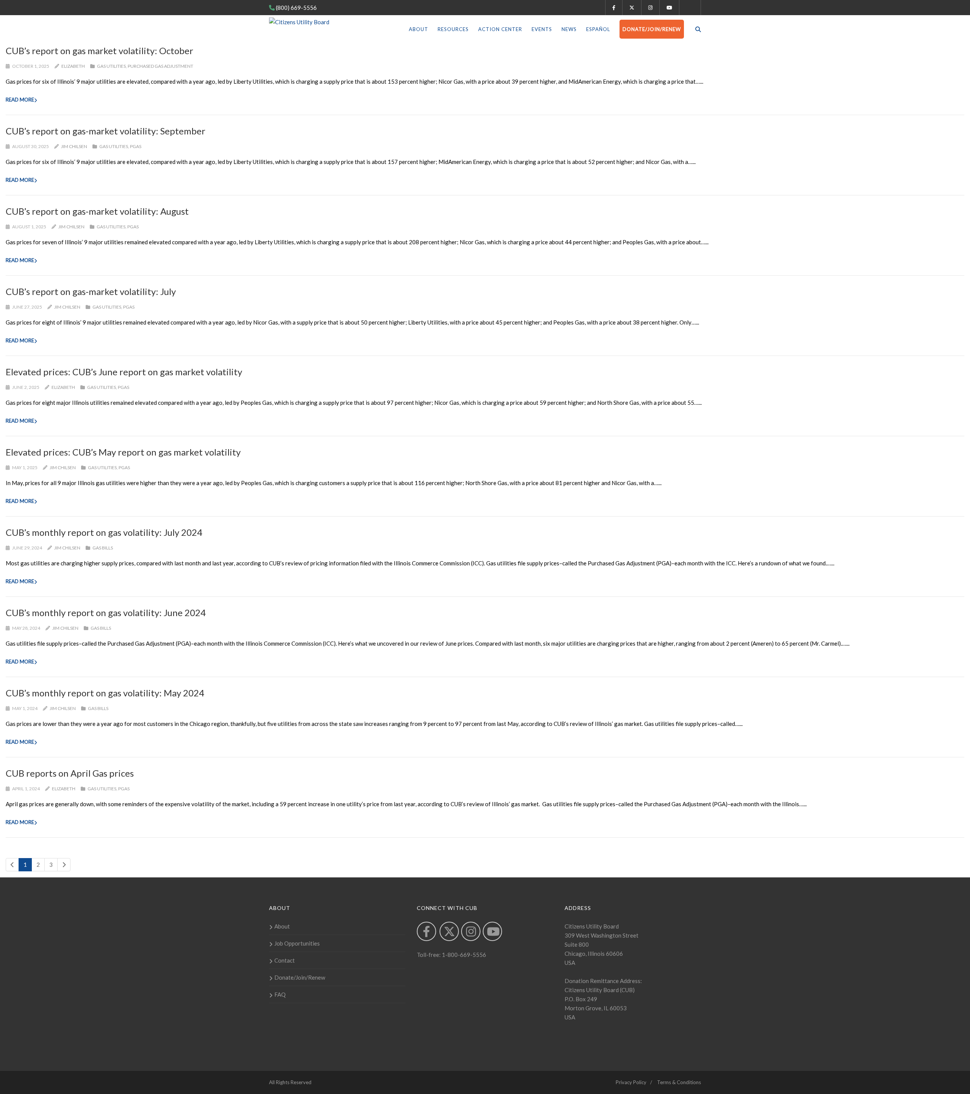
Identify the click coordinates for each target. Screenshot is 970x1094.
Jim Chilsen (74, 146)
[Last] (63, 864)
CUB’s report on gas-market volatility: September (105, 130)
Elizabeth (73, 66)
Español (598, 29)
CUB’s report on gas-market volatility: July (91, 291)
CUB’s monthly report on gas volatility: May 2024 (105, 692)
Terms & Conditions (679, 1082)
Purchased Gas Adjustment (160, 66)
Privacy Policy (631, 1082)
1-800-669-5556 (463, 954)
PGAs (135, 146)
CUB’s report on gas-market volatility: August (97, 211)
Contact (284, 960)
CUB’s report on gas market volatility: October (99, 50)
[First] (12, 864)
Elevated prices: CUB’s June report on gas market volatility (124, 371)
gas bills (102, 548)
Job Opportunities (297, 943)
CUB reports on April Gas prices (70, 773)
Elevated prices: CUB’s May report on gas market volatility (123, 451)
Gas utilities (111, 66)
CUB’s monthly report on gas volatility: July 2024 (104, 532)
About (418, 29)
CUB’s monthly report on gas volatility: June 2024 (106, 612)
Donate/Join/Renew (652, 29)
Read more (20, 100)
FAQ (280, 994)
